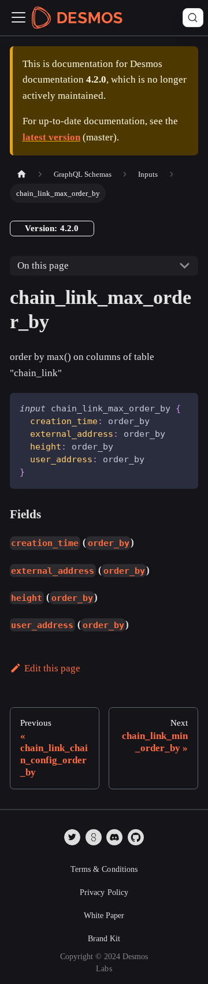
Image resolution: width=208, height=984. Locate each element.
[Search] (193, 18)
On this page (43, 265)
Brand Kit (104, 938)
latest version (51, 137)
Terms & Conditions (104, 869)
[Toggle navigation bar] (18, 17)
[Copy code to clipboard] (183, 408)
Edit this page (52, 668)
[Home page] (21, 174)
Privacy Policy (104, 892)
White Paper (104, 915)
